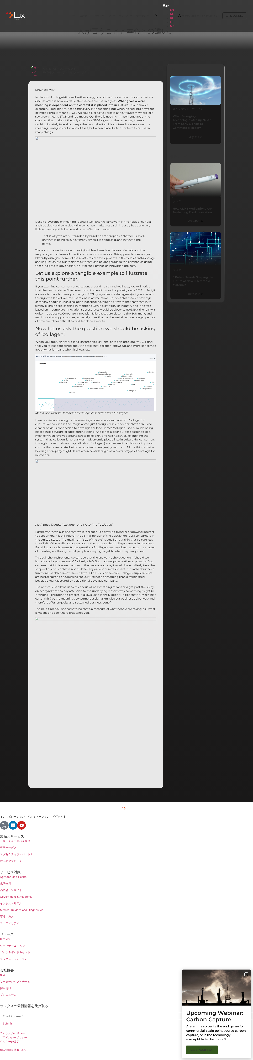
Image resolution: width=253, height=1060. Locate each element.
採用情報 (5, 988)
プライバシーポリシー (14, 1037)
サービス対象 (10, 872)
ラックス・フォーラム (14, 959)
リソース (7, 934)
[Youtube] (21, 825)
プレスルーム (8, 994)
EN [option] (172, 9)
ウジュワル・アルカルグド (59, 68)
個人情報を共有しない (14, 1050)
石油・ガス (7, 916)
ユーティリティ (9, 923)
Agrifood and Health (13, 877)
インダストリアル (11, 903)
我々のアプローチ (11, 861)
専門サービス (8, 847)
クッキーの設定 (9, 1041)
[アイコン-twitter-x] (4, 825)
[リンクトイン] (13, 825)
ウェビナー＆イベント (14, 945)
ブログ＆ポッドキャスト (15, 952)
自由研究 (5, 939)
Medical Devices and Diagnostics (21, 910)
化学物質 (5, 883)
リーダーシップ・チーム (15, 981)
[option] (172, 10)
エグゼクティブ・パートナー (18, 854)
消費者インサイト (11, 890)
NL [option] (172, 14)
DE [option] (172, 18)
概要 (3, 975)
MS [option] (172, 26)
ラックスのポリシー (12, 1033)
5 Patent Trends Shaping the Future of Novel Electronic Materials (193, 281)
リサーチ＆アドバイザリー (16, 841)
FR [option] (171, 22)
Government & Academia (16, 896)
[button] (246, 974)
